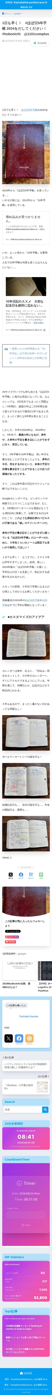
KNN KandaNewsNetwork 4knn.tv (26, 4)
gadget (22, 953)
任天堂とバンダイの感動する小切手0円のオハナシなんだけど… (25, 1350)
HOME (27, 1373)
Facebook (19, 1044)
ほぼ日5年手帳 (29, 109)
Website (29, 1044)
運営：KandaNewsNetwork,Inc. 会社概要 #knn (26, 1379)
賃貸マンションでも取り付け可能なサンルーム (25, 1339)
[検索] (45, 1110)
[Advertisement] (26, 75)
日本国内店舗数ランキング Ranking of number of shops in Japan (24, 1327)
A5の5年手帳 (32, 600)
